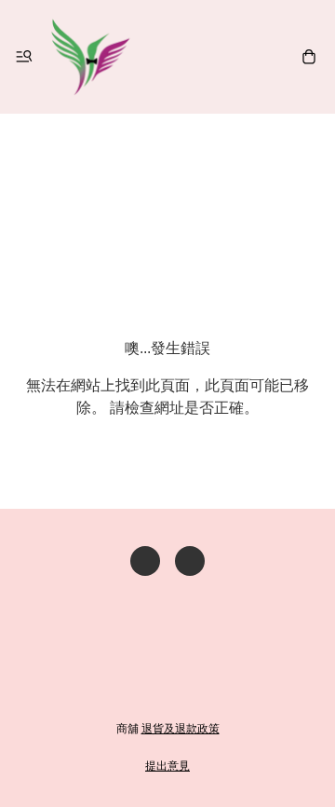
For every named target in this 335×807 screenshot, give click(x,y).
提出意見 (167, 766)
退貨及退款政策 (180, 728)
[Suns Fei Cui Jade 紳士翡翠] (90, 57)
